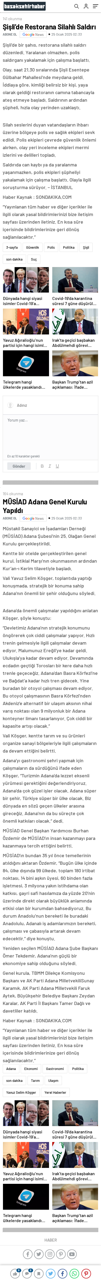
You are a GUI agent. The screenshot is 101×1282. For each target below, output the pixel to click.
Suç (34, 259)
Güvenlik (32, 247)
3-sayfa (12, 247)
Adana (11, 1068)
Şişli (86, 247)
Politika (69, 247)
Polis (51, 247)
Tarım (35, 1080)
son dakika (14, 259)
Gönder (19, 466)
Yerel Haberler (55, 1092)
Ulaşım (53, 1080)
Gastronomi (55, 1068)
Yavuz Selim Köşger (21, 1092)
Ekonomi (31, 1068)
